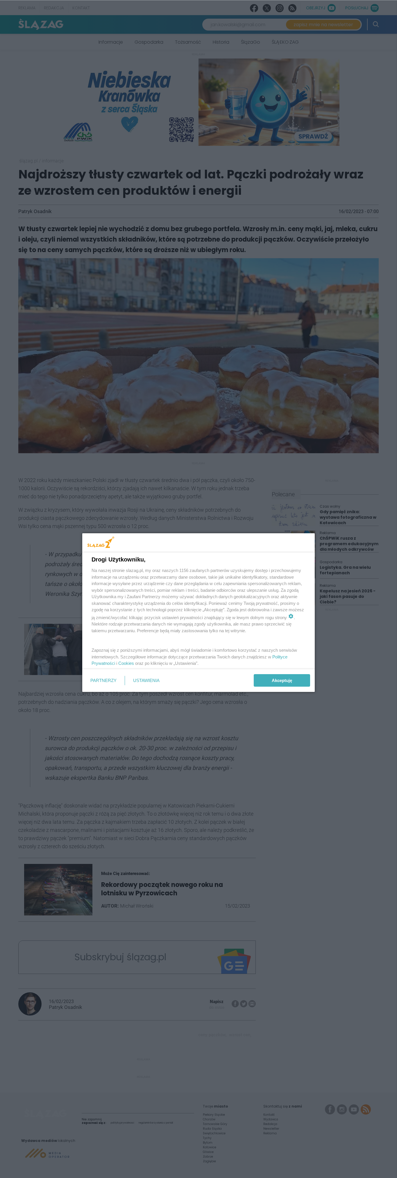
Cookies (126, 663)
